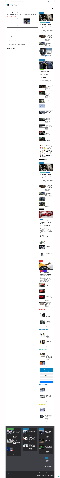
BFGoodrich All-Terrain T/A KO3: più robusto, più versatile (49, 86)
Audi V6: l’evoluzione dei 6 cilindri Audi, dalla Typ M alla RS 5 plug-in (49, 236)
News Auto (26, 8)
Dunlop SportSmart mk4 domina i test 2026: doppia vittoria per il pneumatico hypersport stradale (16, 433)
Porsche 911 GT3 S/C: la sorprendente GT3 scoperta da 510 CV (48, 291)
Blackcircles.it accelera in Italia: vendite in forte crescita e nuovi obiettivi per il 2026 (48, 126)
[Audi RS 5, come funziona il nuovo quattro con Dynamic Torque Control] (42, 242)
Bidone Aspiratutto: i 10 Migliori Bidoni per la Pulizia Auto (49, 335)
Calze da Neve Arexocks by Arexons (49, 416)
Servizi (18, 474)
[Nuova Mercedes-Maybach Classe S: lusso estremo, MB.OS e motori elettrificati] (42, 248)
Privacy (21, 474)
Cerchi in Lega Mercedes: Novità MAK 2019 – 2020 (49, 315)
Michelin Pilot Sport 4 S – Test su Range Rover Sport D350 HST (46, 26)
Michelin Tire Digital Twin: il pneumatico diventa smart (48, 106)
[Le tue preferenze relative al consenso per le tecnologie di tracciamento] (58, 476)
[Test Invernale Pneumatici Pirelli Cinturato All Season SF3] (42, 44)
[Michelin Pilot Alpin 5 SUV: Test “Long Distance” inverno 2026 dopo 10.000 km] (42, 38)
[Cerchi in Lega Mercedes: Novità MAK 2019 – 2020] (42, 315)
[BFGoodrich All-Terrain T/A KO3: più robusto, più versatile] (42, 87)
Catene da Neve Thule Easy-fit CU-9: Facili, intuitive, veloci (48, 410)
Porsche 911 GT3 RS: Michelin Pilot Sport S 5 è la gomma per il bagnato (46, 274)
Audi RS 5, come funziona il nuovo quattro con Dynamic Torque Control (48, 242)
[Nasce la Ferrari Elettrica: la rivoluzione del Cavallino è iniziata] (42, 304)
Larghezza (46, 372)
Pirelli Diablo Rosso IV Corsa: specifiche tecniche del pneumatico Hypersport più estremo (16, 441)
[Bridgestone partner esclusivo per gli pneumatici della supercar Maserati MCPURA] (42, 140)
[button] (11, 8)
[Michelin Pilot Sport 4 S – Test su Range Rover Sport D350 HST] (46, 17)
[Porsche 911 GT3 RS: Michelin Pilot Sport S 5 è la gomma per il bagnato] (46, 266)
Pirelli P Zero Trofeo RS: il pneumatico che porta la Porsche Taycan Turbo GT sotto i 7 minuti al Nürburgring (48, 94)
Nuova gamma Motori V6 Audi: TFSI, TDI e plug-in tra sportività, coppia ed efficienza (48, 254)
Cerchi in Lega (15, 8)
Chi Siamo (10, 474)
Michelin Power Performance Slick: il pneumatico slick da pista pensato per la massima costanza (16, 450)
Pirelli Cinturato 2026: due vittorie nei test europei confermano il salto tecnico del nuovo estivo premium (49, 363)
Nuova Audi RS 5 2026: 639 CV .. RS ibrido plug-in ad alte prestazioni (48, 297)
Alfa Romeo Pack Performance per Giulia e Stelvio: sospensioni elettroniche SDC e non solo (46, 223)
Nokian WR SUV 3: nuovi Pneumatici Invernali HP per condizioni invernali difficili (48, 391)
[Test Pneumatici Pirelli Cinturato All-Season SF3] (42, 204)
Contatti (13, 474)
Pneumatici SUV (48, 22)
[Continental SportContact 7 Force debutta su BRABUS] (42, 120)
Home (7, 474)
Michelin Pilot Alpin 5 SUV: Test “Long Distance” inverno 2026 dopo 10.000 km (49, 37)
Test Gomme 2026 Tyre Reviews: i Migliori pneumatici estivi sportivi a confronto (49, 355)
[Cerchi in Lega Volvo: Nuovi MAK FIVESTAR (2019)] (42, 321)
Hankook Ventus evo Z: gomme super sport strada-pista (48, 132)
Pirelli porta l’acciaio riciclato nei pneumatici (48, 100)
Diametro (46, 378)
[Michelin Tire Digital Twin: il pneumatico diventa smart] (42, 107)
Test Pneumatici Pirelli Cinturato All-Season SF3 (48, 203)
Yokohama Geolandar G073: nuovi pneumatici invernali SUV (49, 399)
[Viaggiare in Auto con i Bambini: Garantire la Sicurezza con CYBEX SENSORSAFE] (25, 440)
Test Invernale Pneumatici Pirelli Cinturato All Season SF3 (48, 43)
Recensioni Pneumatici (30, 28)
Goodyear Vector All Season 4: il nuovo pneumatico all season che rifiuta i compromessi (48, 112)
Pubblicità (15, 474)
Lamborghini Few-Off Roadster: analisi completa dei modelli (49, 285)
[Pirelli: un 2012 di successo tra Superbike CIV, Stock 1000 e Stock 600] (25, 447)
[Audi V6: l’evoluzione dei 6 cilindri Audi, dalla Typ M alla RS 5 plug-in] (42, 237)
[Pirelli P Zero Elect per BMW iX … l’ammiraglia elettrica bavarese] (25, 433)
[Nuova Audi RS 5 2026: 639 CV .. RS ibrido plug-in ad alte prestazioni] (42, 298)
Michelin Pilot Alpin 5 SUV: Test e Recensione (49, 198)
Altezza (46, 375)
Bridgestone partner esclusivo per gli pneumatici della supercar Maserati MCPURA (49, 139)
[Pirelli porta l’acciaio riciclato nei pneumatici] (42, 101)
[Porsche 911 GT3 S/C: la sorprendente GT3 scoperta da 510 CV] (42, 292)
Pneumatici (9, 8)
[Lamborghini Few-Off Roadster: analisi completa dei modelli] (42, 286)
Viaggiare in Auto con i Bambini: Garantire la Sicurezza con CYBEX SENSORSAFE (32, 439)
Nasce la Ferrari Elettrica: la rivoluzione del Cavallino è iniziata (48, 303)
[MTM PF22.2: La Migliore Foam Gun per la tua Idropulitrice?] (42, 341)
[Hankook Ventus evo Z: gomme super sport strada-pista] (42, 134)
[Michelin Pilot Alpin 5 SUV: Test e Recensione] (42, 199)
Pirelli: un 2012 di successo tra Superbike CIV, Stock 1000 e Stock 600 (32, 446)
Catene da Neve (21, 8)
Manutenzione (32, 8)
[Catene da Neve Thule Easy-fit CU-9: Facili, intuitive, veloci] (42, 410)
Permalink (18, 40)
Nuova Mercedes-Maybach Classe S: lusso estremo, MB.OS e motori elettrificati (48, 247)
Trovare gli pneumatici (46, 381)
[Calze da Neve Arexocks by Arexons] (42, 416)
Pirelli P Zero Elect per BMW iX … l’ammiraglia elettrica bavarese (32, 432)
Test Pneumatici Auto (42, 22)
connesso (11, 49)
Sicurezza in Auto (40, 8)
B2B (19, 474)
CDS (35, 8)
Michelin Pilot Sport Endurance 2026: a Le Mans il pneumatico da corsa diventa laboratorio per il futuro (46, 74)
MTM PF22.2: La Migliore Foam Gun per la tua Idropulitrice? (49, 341)
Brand (45, 8)
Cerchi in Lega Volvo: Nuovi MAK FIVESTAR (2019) (49, 321)
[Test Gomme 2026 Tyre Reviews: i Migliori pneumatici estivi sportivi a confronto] (42, 355)
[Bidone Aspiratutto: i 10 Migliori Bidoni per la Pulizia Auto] (42, 335)
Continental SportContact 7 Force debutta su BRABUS (48, 119)
